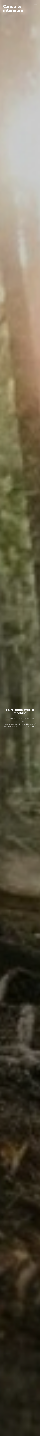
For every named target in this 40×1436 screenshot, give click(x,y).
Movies (33, 727)
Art (6, 724)
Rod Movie (20, 721)
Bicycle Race (14, 724)
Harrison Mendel (25, 724)
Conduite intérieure (13, 8)
